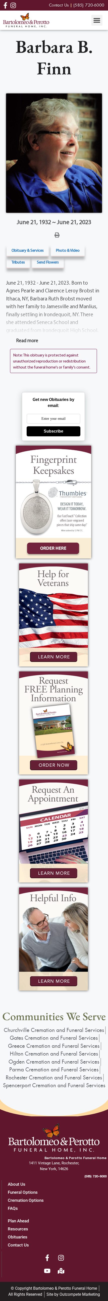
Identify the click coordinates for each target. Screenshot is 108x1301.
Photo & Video (68, 250)
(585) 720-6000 (95, 1176)
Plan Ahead (18, 1220)
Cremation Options (26, 1200)
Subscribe (53, 431)
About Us (16, 1184)
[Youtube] (47, 1270)
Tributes (18, 262)
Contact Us (18, 1244)
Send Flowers (48, 262)
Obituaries (17, 1236)
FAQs (13, 1208)
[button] (96, 20)
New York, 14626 (54, 1169)
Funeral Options (23, 1192)
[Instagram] (61, 1257)
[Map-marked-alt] (61, 1270)
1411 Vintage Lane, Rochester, (54, 1163)
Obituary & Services (28, 250)
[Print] (57, 235)
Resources (18, 1228)
